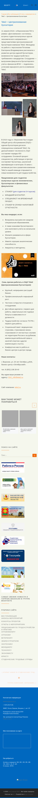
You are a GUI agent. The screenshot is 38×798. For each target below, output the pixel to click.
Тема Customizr (29, 794)
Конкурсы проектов (10, 621)
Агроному (6, 635)
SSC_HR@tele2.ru (15, 377)
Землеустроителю (10, 641)
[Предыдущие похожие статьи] (29, 405)
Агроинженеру (8, 632)
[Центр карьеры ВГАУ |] (16, 5)
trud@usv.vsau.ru (7, 718)
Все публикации (13, 14)
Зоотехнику (7, 644)
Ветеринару (7, 638)
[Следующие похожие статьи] (34, 405)
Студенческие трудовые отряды (16, 659)
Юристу (5, 656)
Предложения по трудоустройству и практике (18, 629)
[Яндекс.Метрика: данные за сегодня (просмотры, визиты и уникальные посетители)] (22, 780)
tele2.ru (18, 387)
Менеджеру (6, 647)
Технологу (6, 650)
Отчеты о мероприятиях (27, 14)
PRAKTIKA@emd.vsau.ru (9, 701)
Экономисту (7, 653)
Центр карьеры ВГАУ (14, 791)
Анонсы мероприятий (11, 618)
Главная (4, 14)
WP (14, 794)
